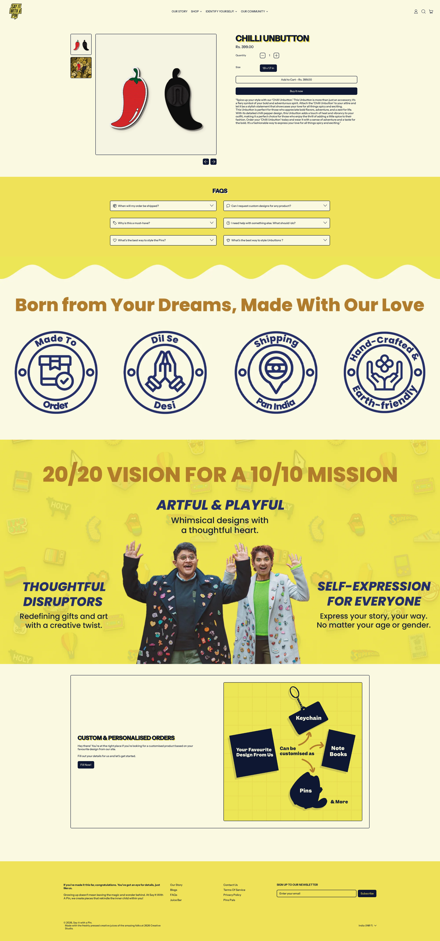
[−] (262, 55)
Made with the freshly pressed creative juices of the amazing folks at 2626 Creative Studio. (113, 927)
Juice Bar (176, 900)
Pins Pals (229, 900)
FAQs (173, 895)
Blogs (173, 890)
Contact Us (230, 885)
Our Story (180, 11)
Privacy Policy (232, 895)
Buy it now (296, 91)
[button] (423, 11)
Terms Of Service (234, 890)
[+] (276, 55)
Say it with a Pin (82, 922)
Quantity (241, 55)
